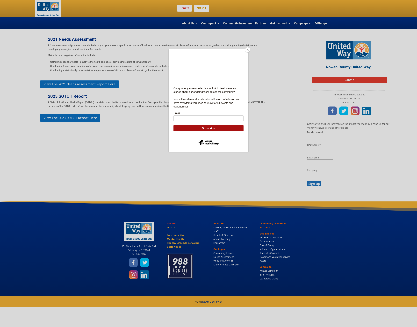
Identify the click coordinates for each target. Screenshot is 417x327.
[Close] (247, 49)
